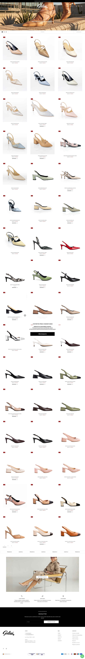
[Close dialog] (25, 315)
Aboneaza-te (42, 334)
